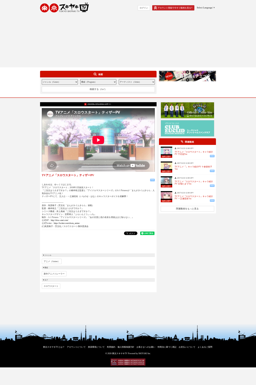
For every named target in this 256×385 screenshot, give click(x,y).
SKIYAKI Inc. (144, 353)
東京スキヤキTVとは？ (54, 347)
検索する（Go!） (98, 89)
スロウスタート (51, 286)
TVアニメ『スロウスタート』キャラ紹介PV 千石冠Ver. (194, 153)
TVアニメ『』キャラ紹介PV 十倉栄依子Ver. (193, 168)
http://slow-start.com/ (59, 220)
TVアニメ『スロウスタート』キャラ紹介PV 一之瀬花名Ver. (194, 197)
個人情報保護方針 (126, 347)
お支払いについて (187, 347)
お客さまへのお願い (146, 347)
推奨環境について (96, 347)
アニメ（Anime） (52, 261)
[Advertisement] (128, 41)
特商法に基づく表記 (167, 347)
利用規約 (111, 347)
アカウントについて (76, 347)
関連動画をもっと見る (187, 208)
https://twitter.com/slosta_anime (67, 223)
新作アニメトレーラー (54, 274)
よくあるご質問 (205, 347)
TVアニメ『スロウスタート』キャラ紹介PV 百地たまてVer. (194, 182)
